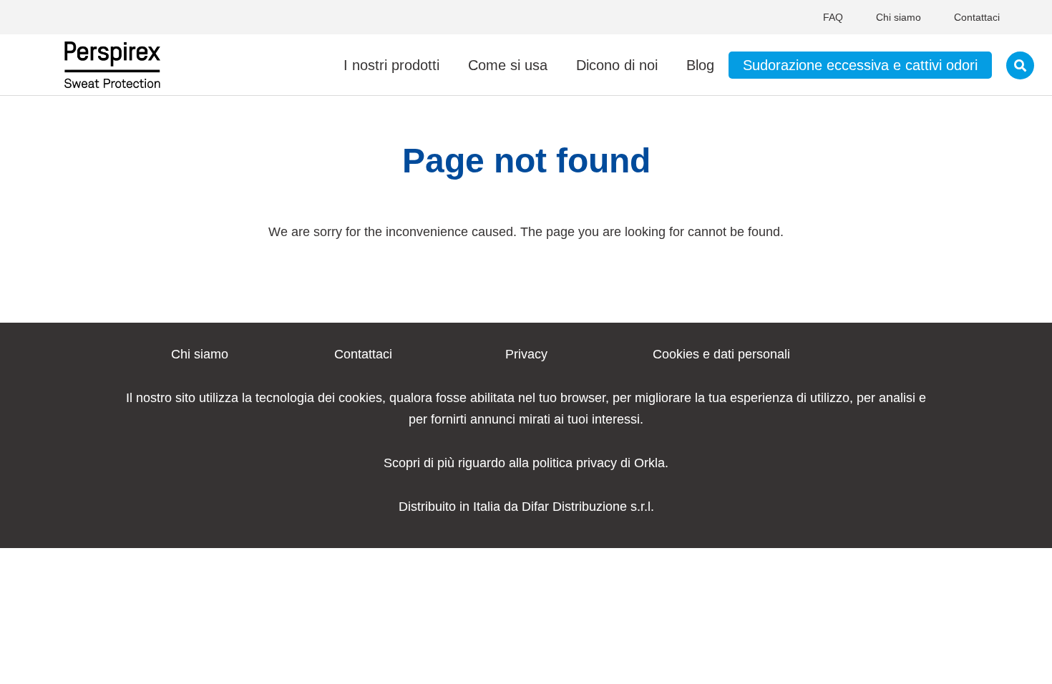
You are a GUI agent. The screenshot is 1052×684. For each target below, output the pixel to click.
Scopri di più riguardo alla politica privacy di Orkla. (526, 463)
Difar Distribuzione (574, 506)
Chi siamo (898, 17)
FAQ (833, 17)
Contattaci (977, 17)
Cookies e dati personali (721, 354)
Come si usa (507, 65)
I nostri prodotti (391, 65)
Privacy (526, 354)
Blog (700, 65)
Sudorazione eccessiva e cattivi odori (860, 65)
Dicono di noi (617, 65)
